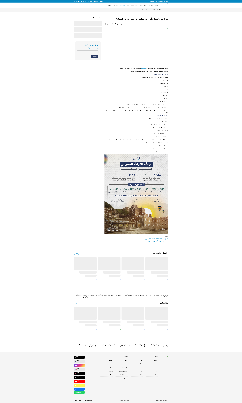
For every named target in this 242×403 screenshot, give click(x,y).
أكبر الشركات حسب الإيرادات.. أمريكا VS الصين (158, 238)
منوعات (140, 374)
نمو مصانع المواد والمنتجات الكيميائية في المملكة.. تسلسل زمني (155, 241)
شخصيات (110, 364)
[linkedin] (107, 24)
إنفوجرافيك (161, 9)
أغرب (126, 364)
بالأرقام (126, 378)
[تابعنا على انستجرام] (88, 1)
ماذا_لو (111, 374)
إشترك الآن (95, 56)
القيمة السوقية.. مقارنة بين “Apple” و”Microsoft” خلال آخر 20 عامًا (154, 239)
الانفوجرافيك (122, 5)
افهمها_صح (125, 367)
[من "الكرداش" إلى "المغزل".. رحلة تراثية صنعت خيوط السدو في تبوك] (85, 285)
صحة (128, 5)
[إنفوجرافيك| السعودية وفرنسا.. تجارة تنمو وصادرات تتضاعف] (85, 335)
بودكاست (95, 1)
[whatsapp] (110, 24)
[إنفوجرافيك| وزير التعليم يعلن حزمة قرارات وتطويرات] (156, 285)
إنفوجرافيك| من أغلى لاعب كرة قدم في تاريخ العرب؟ (133, 345)
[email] (105, 24)
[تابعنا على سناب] (78, 1)
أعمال (141, 363)
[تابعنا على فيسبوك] (87, 1)
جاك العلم (150, 5)
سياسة (141, 5)
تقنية (156, 374)
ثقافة (141, 360)
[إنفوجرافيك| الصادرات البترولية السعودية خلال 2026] (156, 335)
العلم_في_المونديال (123, 371)
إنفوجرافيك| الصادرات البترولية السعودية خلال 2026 (157, 345)
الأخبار (145, 5)
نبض (74, 1)
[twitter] (112, 24)
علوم (141, 371)
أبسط (126, 360)
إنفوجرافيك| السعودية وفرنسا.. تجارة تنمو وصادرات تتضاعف (86, 345)
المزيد (77, 253)
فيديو (101, 1)
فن (141, 367)
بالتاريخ (111, 360)
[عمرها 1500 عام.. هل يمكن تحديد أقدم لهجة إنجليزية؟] (109, 285)
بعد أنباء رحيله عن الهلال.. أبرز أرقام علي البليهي (110, 345)
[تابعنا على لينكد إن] (81, 1)
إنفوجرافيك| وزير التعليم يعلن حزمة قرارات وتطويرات (157, 296)
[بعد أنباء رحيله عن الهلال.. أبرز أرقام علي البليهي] (109, 335)
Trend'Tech (126, 400)
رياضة (136, 5)
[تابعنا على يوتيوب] (79, 1)
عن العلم (81, 400)
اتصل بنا (75, 400)
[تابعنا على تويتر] (83, 1)
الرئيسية (156, 5)
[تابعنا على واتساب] (76, 1)
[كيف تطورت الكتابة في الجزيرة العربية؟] (133, 285)
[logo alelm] (164, 5)
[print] (115, 24)
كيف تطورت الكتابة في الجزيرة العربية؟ (134, 295)
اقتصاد (132, 5)
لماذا (111, 367)
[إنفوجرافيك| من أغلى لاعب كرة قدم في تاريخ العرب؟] (133, 335)
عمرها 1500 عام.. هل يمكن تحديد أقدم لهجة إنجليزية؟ (109, 296)
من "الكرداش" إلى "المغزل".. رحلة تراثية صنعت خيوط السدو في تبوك (86, 296)
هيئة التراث (143, 68)
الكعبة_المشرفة (124, 374)
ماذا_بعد (111, 371)
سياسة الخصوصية (88, 400)
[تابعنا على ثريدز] (85, 1)
